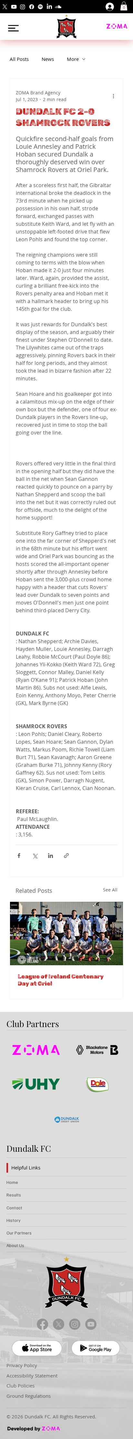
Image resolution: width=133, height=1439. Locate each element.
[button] (124, 6)
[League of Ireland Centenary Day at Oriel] (66, 933)
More (73, 59)
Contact (14, 1207)
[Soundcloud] (58, 7)
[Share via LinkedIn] (50, 856)
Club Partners (32, 1023)
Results (13, 1194)
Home (12, 1182)
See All (110, 890)
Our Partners (19, 1232)
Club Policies (20, 1385)
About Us (15, 1245)
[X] (5, 7)
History (13, 1220)
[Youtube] (14, 7)
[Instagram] (22, 7)
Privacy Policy (21, 1365)
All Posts (19, 59)
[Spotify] (40, 7)
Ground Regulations (28, 1396)
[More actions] (113, 96)
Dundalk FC (28, 1148)
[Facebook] (31, 7)
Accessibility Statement (31, 1375)
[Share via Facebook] (19, 856)
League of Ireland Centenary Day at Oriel (61, 980)
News (48, 59)
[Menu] (13, 28)
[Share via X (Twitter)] (35, 856)
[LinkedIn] (49, 7)
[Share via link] (66, 856)
